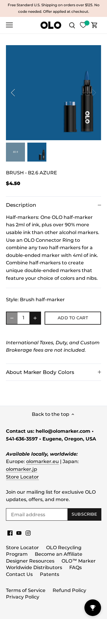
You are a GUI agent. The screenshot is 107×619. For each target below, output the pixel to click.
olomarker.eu (42, 461)
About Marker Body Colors (40, 372)
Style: (12, 299)
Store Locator (22, 477)
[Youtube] (18, 533)
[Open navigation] (9, 25)
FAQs (75, 567)
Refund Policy (69, 590)
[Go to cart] (94, 25)
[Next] (93, 92)
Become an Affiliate (58, 554)
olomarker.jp (21, 469)
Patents (49, 574)
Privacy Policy (22, 597)
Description (21, 205)
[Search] (71, 25)
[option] (53, 92)
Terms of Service (25, 590)
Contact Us (19, 574)
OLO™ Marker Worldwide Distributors (51, 564)
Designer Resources (30, 561)
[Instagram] (28, 533)
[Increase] (35, 318)
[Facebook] (9, 533)
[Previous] (13, 92)
